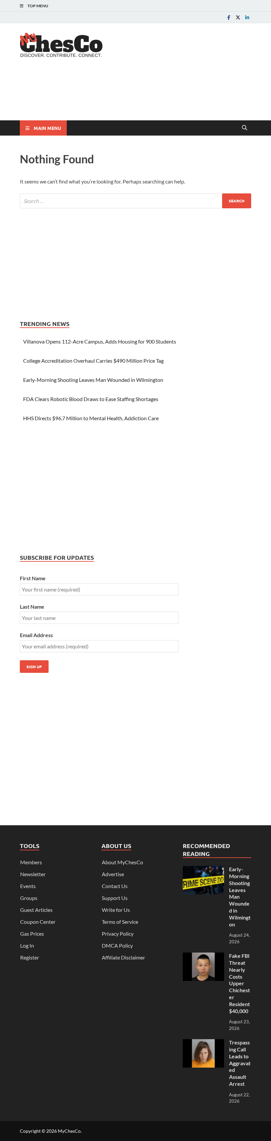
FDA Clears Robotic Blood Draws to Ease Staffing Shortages (90, 399)
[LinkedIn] (247, 17)
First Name (33, 578)
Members (31, 862)
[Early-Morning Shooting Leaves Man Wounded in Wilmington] (203, 870)
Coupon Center (38, 921)
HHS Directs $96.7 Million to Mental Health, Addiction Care (91, 418)
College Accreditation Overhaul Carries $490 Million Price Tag (93, 360)
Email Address (36, 635)
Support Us (115, 898)
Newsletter (33, 874)
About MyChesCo (122, 862)
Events (28, 886)
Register (29, 957)
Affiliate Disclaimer (123, 957)
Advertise (113, 874)
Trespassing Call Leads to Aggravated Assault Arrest (240, 1063)
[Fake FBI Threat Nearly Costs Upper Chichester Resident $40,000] (203, 956)
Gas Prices (32, 933)
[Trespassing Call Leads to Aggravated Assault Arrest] (203, 1043)
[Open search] (245, 128)
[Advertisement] (140, 94)
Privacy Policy (118, 933)
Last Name (32, 606)
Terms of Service (120, 921)
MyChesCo (69, 1131)
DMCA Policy (117, 945)
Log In (27, 945)
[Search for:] (135, 200)
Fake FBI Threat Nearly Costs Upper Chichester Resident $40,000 (239, 983)
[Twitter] (238, 17)
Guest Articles (36, 910)
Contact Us (115, 886)
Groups (28, 898)
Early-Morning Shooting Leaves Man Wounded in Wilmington (93, 380)
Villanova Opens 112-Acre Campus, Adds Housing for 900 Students (99, 341)
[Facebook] (229, 17)
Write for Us (116, 910)
